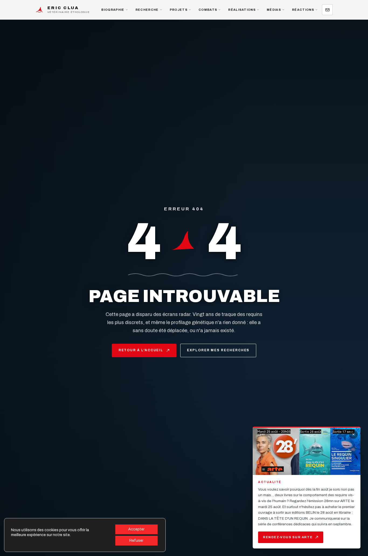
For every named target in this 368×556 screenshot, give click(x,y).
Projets (179, 9)
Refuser (136, 540)
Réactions (303, 9)
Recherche (147, 9)
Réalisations (242, 9)
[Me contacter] (327, 9)
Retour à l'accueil (141, 350)
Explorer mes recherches (218, 350)
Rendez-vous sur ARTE (288, 537)
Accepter (136, 529)
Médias (274, 9)
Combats (208, 9)
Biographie (112, 9)
